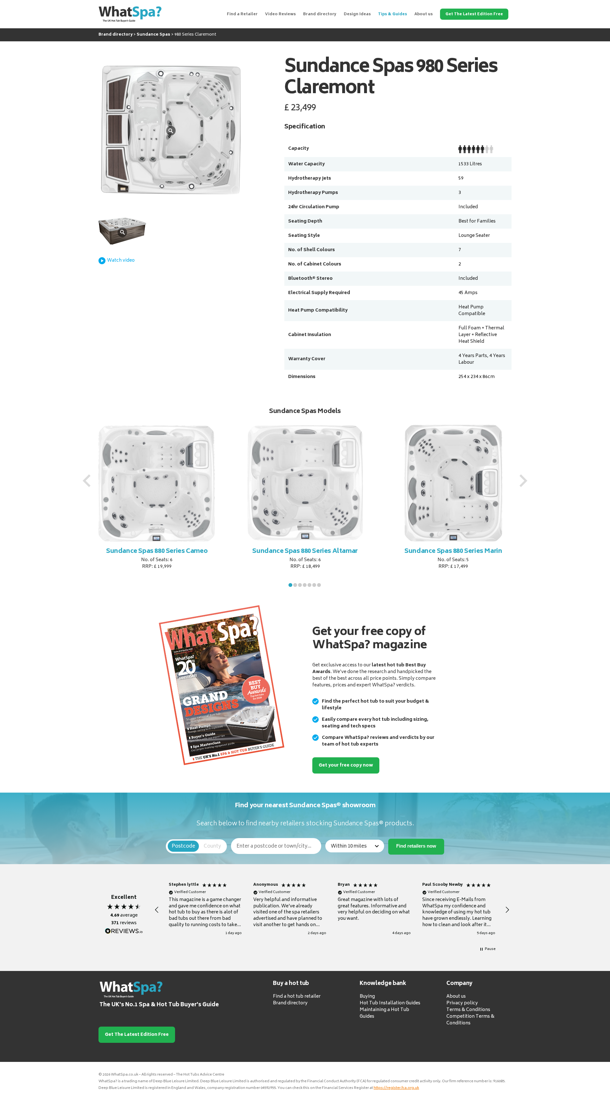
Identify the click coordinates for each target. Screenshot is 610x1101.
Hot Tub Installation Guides (390, 1003)
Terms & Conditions (468, 1010)
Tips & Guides (392, 14)
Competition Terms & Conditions (470, 1020)
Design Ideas (357, 14)
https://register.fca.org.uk (396, 1088)
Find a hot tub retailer (297, 997)
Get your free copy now (346, 765)
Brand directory (319, 14)
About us (423, 14)
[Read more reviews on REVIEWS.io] (124, 931)
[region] (332, 910)
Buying (367, 997)
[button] (290, 585)
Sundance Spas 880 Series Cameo (113, 551)
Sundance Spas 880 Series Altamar (261, 551)
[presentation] (87, 480)
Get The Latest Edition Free (474, 14)
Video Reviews (280, 14)
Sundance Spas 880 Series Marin (409, 551)
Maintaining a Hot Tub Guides (384, 1013)
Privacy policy (462, 1003)
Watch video (121, 260)
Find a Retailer (242, 14)
